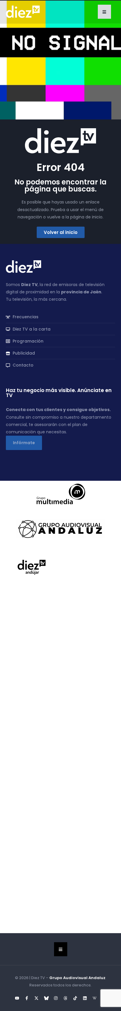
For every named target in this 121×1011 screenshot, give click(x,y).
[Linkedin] (85, 998)
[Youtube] (17, 998)
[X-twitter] (36, 998)
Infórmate (24, 443)
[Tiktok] (75, 998)
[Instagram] (56, 998)
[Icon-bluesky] (46, 998)
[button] (104, 12)
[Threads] (65, 998)
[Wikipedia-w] (94, 998)
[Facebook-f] (27, 998)
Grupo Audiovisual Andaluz (77, 978)
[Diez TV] (23, 11)
